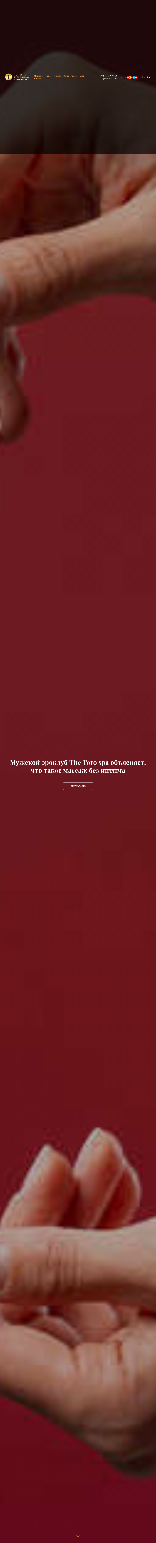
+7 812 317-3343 (108, 76)
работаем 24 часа (110, 78)
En (148, 77)
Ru (143, 77)
